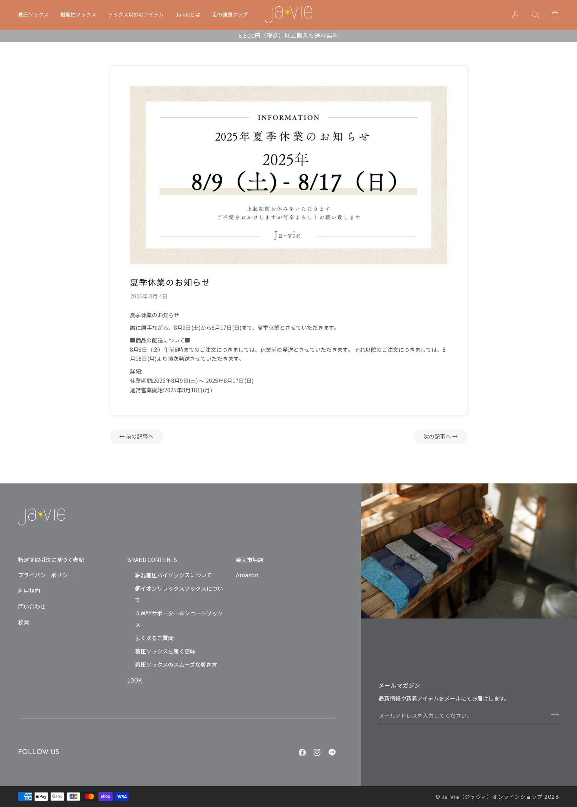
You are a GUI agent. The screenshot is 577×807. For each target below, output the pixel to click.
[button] (36, 14)
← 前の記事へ (136, 436)
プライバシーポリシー (45, 575)
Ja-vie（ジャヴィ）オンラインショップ (492, 797)
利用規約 (29, 591)
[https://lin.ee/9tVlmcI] (332, 752)
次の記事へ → (441, 436)
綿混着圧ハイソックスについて (173, 575)
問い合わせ (32, 606)
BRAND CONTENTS (152, 560)
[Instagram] (317, 752)
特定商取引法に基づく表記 (51, 560)
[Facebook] (302, 752)
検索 (23, 622)
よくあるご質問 (154, 638)
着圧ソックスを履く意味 (165, 651)
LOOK (134, 680)
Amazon (247, 575)
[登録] (552, 714)
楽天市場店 (249, 560)
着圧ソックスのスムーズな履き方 (176, 664)
